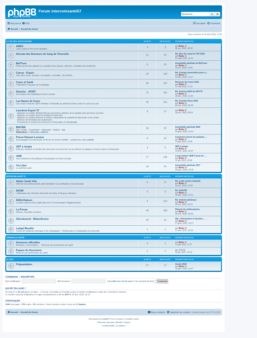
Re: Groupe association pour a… (191, 72)
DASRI (20, 190)
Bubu (181, 46)
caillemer (44, 132)
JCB (181, 250)
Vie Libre (21, 165)
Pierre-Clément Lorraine (30, 137)
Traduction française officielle (109, 322)
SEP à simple (24, 146)
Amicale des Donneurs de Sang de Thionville (42, 54)
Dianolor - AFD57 (26, 91)
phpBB (105, 319)
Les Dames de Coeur (28, 101)
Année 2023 (181, 264)
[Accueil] (22, 12)
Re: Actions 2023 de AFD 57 (189, 91)
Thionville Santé (15, 238)
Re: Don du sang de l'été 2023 (190, 54)
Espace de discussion (29, 250)
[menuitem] (26, 23)
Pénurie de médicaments (187, 209)
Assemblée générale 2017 (187, 165)
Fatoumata (34, 132)
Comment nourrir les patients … (191, 137)
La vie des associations (19, 41)
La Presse (21, 209)
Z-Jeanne (81, 304)
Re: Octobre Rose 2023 (186, 101)
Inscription (27, 277)
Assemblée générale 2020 (187, 127)
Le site (10, 259)
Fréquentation (24, 264)
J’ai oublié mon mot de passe (120, 281)
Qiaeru (127, 322)
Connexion (11, 277)
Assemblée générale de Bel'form (191, 63)
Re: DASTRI (181, 190)
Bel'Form (21, 63)
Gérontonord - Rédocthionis (32, 218)
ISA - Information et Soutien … (190, 218)
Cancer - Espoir (25, 72)
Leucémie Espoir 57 (27, 110)
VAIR (19, 156)
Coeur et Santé (24, 82)
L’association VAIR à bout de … (190, 156)
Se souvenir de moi (144, 281)
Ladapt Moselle (25, 228)
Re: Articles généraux (185, 200)
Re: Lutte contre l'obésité (187, 181)
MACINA (21, 127)
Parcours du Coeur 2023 (187, 82)
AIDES (20, 46)
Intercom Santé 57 (16, 176)
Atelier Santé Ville (26, 181)
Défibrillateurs (24, 200)
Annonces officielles (28, 242)
